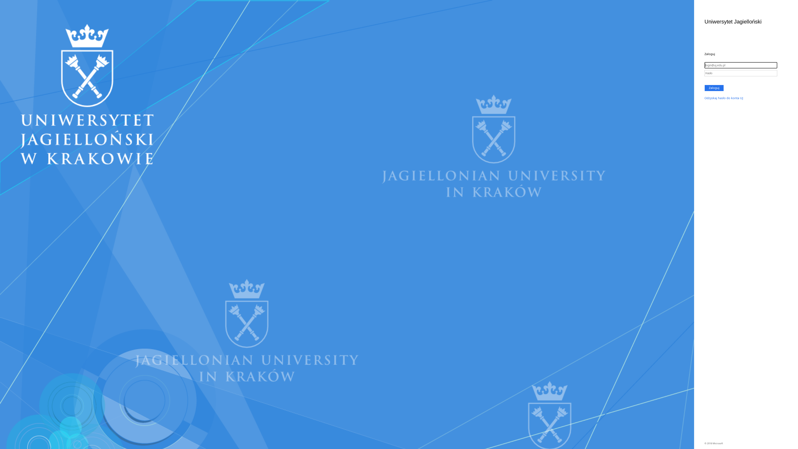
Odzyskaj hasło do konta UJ (723, 98)
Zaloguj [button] (714, 88)
